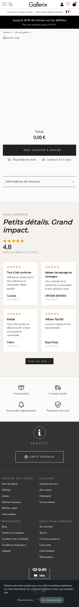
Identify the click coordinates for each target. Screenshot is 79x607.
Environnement (47, 502)
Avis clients (46, 489)
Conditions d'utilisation (14, 545)
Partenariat (45, 496)
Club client (45, 545)
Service (43, 532)
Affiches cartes (9, 508)
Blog (4, 526)
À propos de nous (49, 483)
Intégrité (6, 550)
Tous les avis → (39, 361)
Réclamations (46, 557)
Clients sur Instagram (13, 532)
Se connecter (46, 526)
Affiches (6, 489)
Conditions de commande (15, 538)
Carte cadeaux (41, 456)
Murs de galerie (10, 483)
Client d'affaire (47, 550)
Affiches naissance (11, 502)
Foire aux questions (50, 538)
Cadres (5, 496)
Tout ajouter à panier (42, 150)
